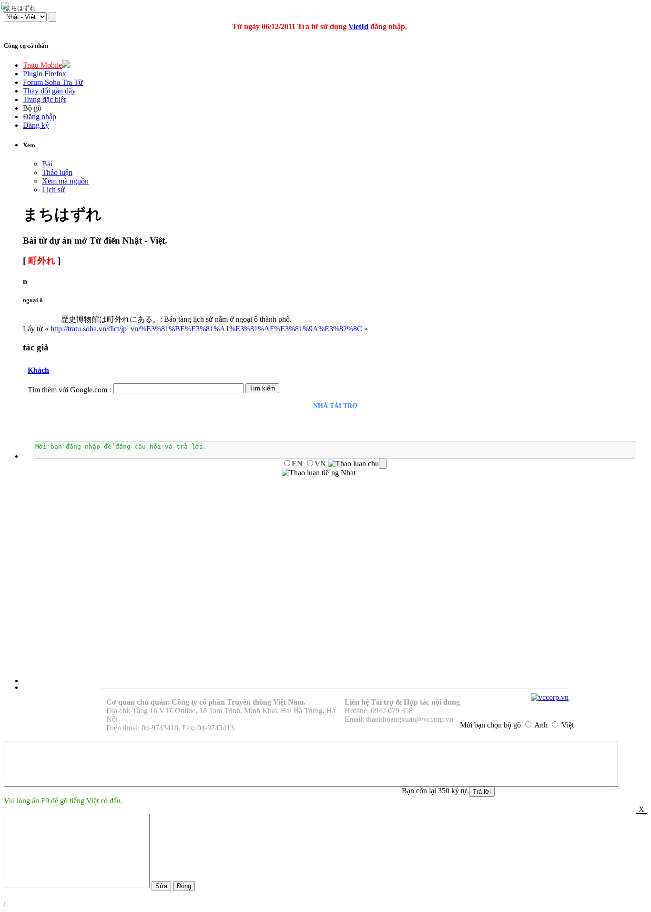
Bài (47, 164)
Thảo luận (57, 172)
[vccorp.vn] (550, 697)
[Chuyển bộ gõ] (6, 6)
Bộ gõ (32, 108)
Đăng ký (36, 125)
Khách (38, 370)
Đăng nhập (39, 117)
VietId (358, 26)
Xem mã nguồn (65, 181)
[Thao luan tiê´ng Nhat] (319, 473)
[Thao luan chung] (357, 464)
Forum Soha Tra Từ (53, 82)
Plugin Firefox (44, 74)
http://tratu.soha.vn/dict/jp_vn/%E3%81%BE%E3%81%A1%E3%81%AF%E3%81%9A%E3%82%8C (206, 329)
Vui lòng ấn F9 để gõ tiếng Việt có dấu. (63, 801)
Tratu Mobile (42, 65)
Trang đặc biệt (44, 99)
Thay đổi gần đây (49, 91)
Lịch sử (53, 189)
